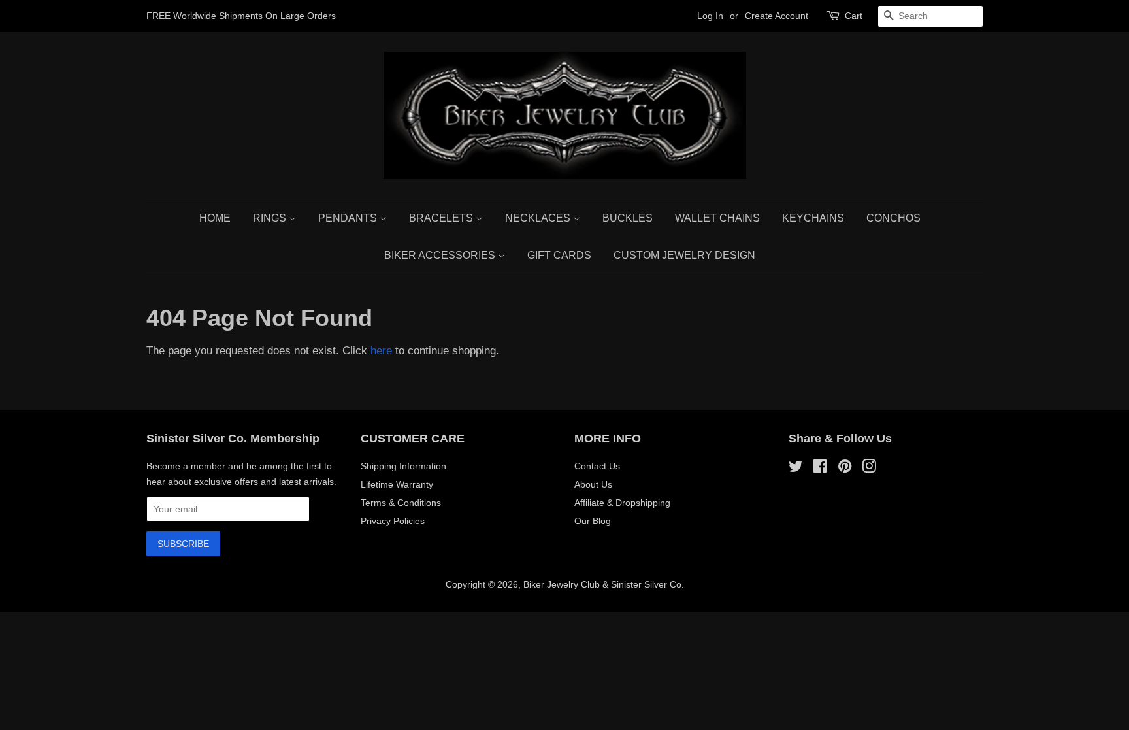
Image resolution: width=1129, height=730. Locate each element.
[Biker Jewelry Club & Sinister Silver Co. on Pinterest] (845, 468)
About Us (593, 484)
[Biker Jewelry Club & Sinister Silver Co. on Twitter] (796, 468)
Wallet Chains (717, 218)
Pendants (349, 218)
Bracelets (442, 218)
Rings (271, 218)
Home (215, 218)
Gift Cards (559, 255)
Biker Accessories (441, 255)
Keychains (813, 218)
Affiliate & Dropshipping (622, 502)
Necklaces (539, 218)
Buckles (627, 218)
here (381, 350)
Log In (710, 15)
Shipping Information (403, 466)
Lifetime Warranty (397, 484)
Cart (853, 15)
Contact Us (597, 466)
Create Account (776, 15)
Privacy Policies (393, 521)
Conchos (893, 218)
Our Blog (592, 521)
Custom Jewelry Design (684, 255)
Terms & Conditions (401, 502)
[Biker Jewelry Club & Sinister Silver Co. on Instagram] (869, 468)
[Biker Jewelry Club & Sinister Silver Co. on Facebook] (820, 468)
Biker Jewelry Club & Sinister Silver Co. (603, 584)
